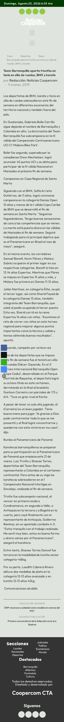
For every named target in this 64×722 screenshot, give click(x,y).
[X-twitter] (29, 11)
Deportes (25, 56)
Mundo (43, 652)
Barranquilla (30, 666)
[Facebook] (22, 11)
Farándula (30, 673)
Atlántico (30, 670)
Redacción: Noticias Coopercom (33, 80)
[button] (32, 32)
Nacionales (17, 651)
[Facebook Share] (4, 348)
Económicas (42, 649)
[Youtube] (35, 11)
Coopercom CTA (32, 692)
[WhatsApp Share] (4, 362)
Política (43, 645)
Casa (9, 56)
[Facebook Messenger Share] (4, 369)
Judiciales (42, 642)
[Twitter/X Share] (4, 355)
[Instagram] (42, 11)
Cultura (30, 676)
